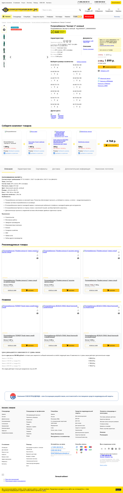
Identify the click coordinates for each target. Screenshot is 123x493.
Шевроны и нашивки (105, 426)
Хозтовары (59, 17)
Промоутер (29, 429)
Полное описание (88, 49)
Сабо (52, 428)
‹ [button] (10, 56)
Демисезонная (5, 419)
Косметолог (29, 419)
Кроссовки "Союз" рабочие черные (36, 142)
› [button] (47, 56)
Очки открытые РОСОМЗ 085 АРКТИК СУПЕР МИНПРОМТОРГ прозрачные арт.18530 (60, 142)
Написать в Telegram (104, 83)
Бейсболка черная (83, 142)
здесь (44, 490)
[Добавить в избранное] (37, 252)
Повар (28, 424)
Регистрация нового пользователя (15, 481)
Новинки (67, 17)
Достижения (5, 450)
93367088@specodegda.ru (60, 453)
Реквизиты (4, 461)
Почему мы (4, 447)
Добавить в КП (105, 71)
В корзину (31, 290)
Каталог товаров (8, 407)
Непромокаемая (6, 421)
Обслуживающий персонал (33, 415)
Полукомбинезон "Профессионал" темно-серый (101, 280)
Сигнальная (5, 423)
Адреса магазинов (7, 3)
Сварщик (28, 431)
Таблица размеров (81, 61)
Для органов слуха (80, 425)
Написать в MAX (103, 85)
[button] (3, 25)
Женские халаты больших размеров (109, 421)
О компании (16, 3)
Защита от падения (80, 428)
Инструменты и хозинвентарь (60, 436)
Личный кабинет (116, 2)
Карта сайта (103, 465)
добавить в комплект (12, 153)
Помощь (35, 3)
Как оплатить (29, 451)
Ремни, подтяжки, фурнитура (107, 428)
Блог (27, 465)
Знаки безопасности (57, 434)
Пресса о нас (5, 452)
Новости (4, 454)
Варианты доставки (31, 454)
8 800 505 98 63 (100, 2)
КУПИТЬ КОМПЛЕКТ (112, 145)
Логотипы (29, 3)
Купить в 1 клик (12, 290)
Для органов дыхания (80, 416)
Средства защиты (38, 17)
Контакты (48, 3)
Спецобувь (27, 17)
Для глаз (77, 421)
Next (121, 268)
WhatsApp (107, 457)
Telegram (102, 457)
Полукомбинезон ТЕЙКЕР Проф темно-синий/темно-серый (19, 336)
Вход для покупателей (12, 479)
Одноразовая (5, 426)
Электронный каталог (32, 461)
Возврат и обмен (30, 456)
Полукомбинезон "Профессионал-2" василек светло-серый (59, 281)
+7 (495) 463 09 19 (83, 2)
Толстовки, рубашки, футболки (108, 417)
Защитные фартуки (80, 435)
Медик (28, 436)
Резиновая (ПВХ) (55, 419)
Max (112, 457)
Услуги (23, 3)
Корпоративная (6, 428)
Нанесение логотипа (31, 458)
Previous (1, 268)
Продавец (29, 422)
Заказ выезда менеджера (32, 463)
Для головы (78, 423)
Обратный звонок (105, 78)
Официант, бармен (31, 426)
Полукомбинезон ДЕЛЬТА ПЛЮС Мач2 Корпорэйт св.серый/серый (101, 336)
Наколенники (78, 430)
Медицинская (54, 425)
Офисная (4, 430)
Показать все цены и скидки (107, 45)
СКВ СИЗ (42, 3)
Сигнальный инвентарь (81, 437)
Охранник (28, 433)
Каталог (8, 17)
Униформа (50, 17)
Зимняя (4, 414)
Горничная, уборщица (32, 417)
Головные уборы (104, 424)
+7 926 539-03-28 (105, 455)
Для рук (77, 418)
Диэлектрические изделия (82, 432)
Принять (118, 490)
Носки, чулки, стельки (56, 430)
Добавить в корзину (110, 67)
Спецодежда (17, 17)
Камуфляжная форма (7, 433)
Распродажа (89, 17)
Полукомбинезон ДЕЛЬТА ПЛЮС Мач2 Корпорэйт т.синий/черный (61, 336)
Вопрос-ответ (5, 457)
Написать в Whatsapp (106, 81)
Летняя (4, 416)
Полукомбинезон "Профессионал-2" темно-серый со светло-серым (20, 281)
